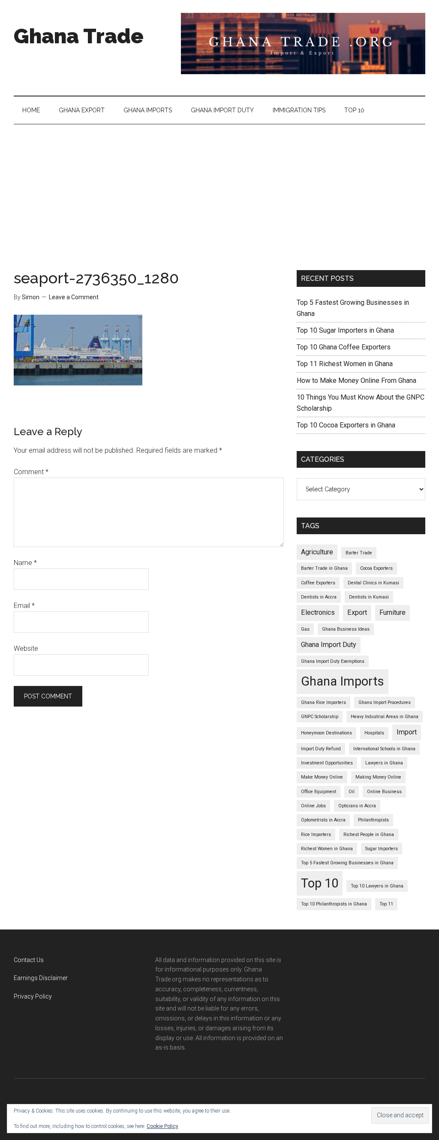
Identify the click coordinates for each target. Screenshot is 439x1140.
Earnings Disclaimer (41, 978)
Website (26, 648)
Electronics (318, 612)
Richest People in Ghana (368, 834)
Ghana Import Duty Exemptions (332, 661)
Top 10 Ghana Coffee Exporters (344, 347)
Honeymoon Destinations (326, 733)
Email (24, 606)
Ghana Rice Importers (323, 702)
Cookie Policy (162, 1126)
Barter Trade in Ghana (324, 568)
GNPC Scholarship (319, 716)
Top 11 (386, 904)
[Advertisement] (219, 189)
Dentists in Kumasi (369, 597)
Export (357, 612)
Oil (352, 791)
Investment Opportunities (327, 763)
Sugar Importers (381, 848)
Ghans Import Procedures (384, 702)
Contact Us (29, 960)
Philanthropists (373, 820)
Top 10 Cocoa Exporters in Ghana (346, 425)
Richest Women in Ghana (327, 848)
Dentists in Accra (319, 597)
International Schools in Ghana (384, 749)
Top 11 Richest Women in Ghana (345, 364)
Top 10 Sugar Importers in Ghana (345, 330)
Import (407, 732)
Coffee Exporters (318, 583)
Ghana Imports (342, 681)
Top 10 (319, 883)
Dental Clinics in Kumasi (373, 583)
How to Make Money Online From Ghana (356, 380)
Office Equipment (318, 791)
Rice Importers (316, 834)
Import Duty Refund (321, 749)
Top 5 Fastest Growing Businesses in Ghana (347, 863)
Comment (31, 472)
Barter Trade (359, 553)
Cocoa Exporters (376, 568)
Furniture (392, 612)
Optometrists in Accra (323, 820)
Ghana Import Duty (328, 645)
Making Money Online (378, 777)
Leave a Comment (74, 297)
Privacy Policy (33, 996)
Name (25, 563)
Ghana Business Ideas (346, 629)
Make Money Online (322, 777)
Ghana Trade (79, 36)
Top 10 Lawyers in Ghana (377, 886)
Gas (305, 629)
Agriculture (317, 552)
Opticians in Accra (357, 806)
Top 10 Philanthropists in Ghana (334, 904)
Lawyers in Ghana (384, 763)
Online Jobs (313, 806)
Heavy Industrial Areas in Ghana (384, 716)
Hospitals (374, 733)
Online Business (384, 791)
